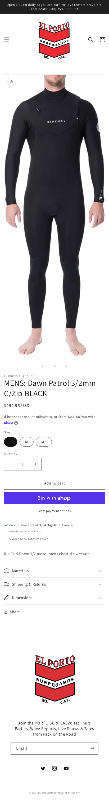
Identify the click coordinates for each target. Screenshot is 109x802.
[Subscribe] (92, 748)
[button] (6, 40)
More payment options (54, 511)
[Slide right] (66, 366)
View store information (28, 539)
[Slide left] (43, 366)
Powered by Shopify (68, 792)
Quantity (10, 453)
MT (43, 441)
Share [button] (15, 611)
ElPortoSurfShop (47, 792)
